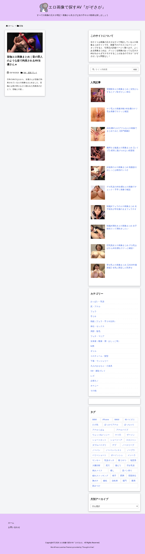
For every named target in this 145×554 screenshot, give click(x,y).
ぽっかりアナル (111, 424)
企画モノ (94, 380)
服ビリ (118, 465)
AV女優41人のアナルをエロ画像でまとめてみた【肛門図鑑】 (122, 129)
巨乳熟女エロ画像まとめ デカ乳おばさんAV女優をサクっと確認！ (122, 246)
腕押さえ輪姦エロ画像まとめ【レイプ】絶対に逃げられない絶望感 (122, 149)
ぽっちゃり (129, 424)
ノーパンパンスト (113, 450)
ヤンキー (96, 460)
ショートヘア (116, 440)
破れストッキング (100, 475)
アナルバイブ (122, 429)
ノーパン (96, 450)
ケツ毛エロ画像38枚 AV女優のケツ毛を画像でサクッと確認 (122, 110)
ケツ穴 (118, 434)
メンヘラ (132, 455)
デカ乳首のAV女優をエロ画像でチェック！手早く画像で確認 (122, 188)
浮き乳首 (131, 465)
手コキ (93, 316)
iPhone (105, 419)
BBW (94, 419)
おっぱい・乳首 (97, 301)
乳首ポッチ (109, 460)
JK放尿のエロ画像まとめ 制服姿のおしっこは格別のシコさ (122, 168)
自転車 (115, 480)
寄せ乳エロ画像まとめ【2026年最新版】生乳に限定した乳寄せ (122, 266)
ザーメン (131, 434)
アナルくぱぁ (98, 429)
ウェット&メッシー (101, 434)
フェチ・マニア (97, 336)
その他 (93, 390)
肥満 (122, 475)
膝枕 (105, 480)
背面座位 (132, 475)
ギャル (93, 351)
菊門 (125, 480)
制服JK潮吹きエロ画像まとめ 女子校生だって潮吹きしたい (122, 227)
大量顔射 (96, 465)
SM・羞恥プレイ (30, 72)
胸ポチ (95, 480)
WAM (116, 419)
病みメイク (97, 470)
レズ (92, 375)
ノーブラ (131, 450)
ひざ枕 (95, 424)
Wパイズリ (130, 419)
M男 (92, 346)
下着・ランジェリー (99, 361)
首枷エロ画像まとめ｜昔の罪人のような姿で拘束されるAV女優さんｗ (25, 60)
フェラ (93, 311)
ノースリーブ (128, 445)
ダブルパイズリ (99, 445)
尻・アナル (95, 306)
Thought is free (87, 547)
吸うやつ (122, 460)
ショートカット (99, 440)
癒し (112, 470)
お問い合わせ (14, 527)
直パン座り (127, 470)
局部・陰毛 (95, 331)
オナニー (94, 385)
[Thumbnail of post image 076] (25, 42)
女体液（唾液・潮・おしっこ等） (105, 341)
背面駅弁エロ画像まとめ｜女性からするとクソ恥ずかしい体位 (122, 90)
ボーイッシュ (117, 455)
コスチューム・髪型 (99, 356)
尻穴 (108, 465)
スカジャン (131, 440)
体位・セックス (97, 326)
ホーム (11, 25)
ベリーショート (99, 455)
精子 (114, 475)
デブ (114, 445)
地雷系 (133, 460)
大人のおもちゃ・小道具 (101, 365)
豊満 (133, 480)
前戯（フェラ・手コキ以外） (103, 321)
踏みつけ (96, 485)
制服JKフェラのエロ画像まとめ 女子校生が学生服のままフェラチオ (122, 207)
